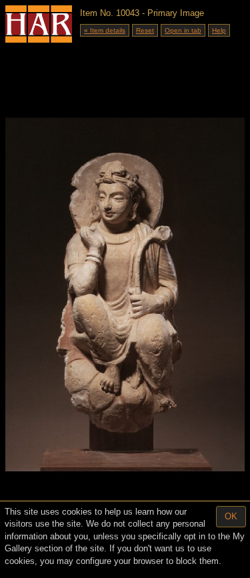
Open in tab (183, 30)
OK (231, 516)
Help (219, 30)
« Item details (104, 30)
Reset (145, 30)
